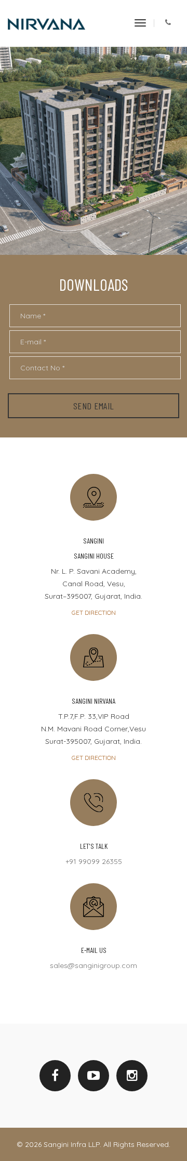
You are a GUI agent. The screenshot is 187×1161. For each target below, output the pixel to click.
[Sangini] (46, 23)
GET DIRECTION (94, 612)
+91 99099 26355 (93, 861)
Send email (93, 405)
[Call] (168, 23)
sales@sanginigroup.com (93, 965)
